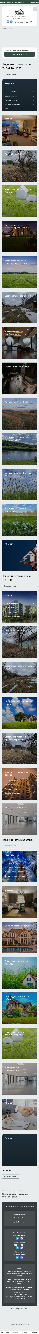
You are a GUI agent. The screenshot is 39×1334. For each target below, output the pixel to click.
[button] (31, 22)
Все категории (10, 74)
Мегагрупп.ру (24, 1324)
